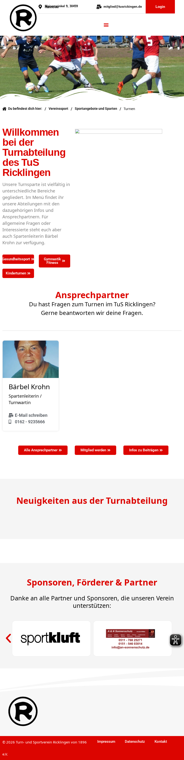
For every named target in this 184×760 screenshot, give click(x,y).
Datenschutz (135, 741)
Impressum (106, 741)
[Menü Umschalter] (106, 24)
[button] (8, 638)
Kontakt (161, 741)
